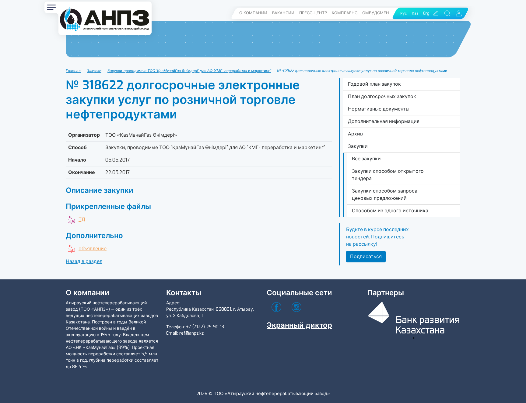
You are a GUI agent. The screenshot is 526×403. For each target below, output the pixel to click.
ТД (82, 219)
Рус (403, 13)
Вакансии (283, 12)
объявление (93, 248)
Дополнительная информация (383, 121)
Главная (73, 70)
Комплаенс (344, 12)
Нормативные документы (378, 109)
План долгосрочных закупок (382, 96)
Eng (426, 13)
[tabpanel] (413, 316)
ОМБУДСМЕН (375, 12)
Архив (355, 134)
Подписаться (366, 256)
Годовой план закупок (374, 84)
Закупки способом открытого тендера (388, 175)
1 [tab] (414, 338)
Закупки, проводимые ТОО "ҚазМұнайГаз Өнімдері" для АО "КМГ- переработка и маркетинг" (189, 70)
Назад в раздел (84, 261)
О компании (253, 12)
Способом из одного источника (390, 210)
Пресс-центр (313, 12)
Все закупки (366, 158)
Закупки (94, 70)
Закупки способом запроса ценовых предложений (384, 194)
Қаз (415, 13)
